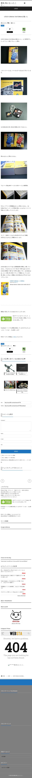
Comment (3, 420)
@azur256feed (4, 516)
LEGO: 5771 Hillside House (10, 389)
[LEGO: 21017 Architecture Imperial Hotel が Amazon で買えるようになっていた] (22, 388)
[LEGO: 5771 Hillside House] (10, 387)
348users (23, 578)
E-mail (2, 439)
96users (23, 589)
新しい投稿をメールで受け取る (8, 457)
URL (2, 444)
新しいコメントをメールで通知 (8, 455)
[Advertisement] (14, 541)
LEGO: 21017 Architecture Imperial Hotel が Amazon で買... (22, 391)
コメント (10, 345)
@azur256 (3, 492)
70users (23, 593)
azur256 (15, 493)
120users (23, 584)
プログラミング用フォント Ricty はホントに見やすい (12, 592)
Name (2, 433)
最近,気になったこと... (8, 4)
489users (23, 573)
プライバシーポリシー (12, 496)
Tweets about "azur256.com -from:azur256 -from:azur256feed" (14, 561)
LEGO (2, 25)
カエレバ (16, 282)
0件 (9, 23)
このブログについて (8, 495)
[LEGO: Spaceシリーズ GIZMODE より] (22, 370)
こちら (14, 336)
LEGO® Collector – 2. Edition (17, 281)
